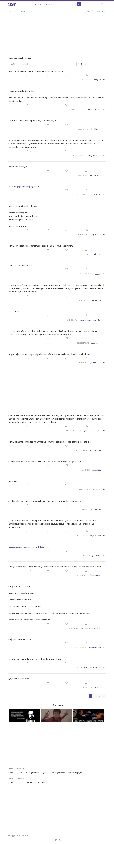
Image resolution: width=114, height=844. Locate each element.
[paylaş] (86, 75)
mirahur (13, 772)
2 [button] (68, 315)
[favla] (66, 75)
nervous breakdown (92, 667)
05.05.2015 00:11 (80, 80)
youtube (41, 782)
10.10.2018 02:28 (70, 430)
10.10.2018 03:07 (85, 490)
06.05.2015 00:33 (83, 129)
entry (11, 64)
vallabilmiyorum (94, 647)
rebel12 (98, 509)
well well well (95, 195)
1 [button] (68, 75)
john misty (96, 555)
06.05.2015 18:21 (78, 155)
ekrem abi (97, 489)
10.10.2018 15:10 (82, 536)
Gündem (23, 11)
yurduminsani (95, 362)
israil (12, 782)
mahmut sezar (95, 450)
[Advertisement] (57, 34)
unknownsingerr (94, 79)
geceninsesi (96, 343)
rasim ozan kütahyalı (26, 782)
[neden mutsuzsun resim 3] (88, 715)
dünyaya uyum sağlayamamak (28, 186)
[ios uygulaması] (60, 839)
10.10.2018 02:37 (81, 450)
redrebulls (96, 300)
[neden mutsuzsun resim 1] (24, 715)
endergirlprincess (93, 155)
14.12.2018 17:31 (73, 628)
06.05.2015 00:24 (74, 109)
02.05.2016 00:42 (82, 195)
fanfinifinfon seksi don (91, 109)
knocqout (97, 274)
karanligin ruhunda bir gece (90, 430)
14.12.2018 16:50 (84, 555)
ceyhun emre (95, 535)
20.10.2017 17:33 (72, 320)
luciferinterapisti (94, 575)
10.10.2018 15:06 (86, 509)
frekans (98, 687)
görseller (55, 705)
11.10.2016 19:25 (81, 234)
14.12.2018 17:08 (79, 575)
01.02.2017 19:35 (84, 300)
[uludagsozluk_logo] (12, 4)
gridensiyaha (95, 175)
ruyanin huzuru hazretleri (90, 320)
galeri (25, 64)
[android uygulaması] (56, 839)
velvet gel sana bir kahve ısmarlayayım (67, 772)
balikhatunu (96, 129)
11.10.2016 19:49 (86, 254)
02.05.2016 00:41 (82, 175)
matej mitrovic (95, 234)
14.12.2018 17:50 (76, 667)
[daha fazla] (102, 4)
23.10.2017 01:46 (83, 343)
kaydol (100, 11)
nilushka (97, 254)
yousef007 (96, 470)
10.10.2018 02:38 (84, 470)
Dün (32, 11)
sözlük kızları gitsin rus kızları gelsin (34, 772)
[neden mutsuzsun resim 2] (56, 715)
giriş (89, 11)
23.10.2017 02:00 (82, 363)
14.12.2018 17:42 (80, 648)
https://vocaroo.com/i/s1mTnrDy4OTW (26, 546)
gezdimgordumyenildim (91, 628)
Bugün (12, 11)
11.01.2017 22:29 (85, 274)
